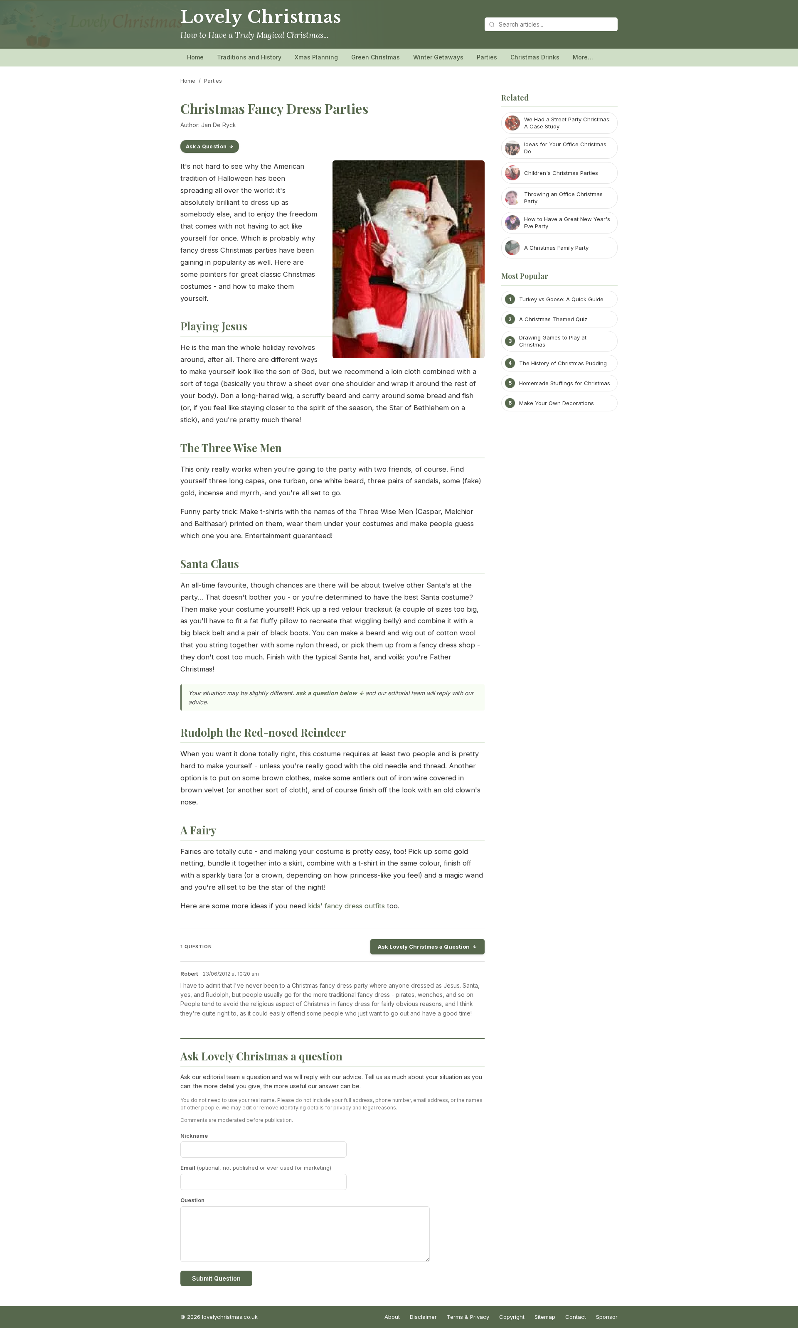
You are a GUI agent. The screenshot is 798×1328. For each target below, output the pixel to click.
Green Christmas (375, 57)
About (392, 1316)
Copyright (512, 1316)
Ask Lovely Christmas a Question (424, 946)
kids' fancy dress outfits (346, 906)
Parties (487, 57)
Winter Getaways (438, 57)
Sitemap (544, 1316)
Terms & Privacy (468, 1316)
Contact (575, 1316)
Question (192, 1200)
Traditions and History (249, 57)
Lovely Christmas (260, 17)
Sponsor (607, 1316)
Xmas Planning (316, 57)
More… (583, 57)
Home (195, 57)
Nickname (194, 1135)
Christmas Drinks (534, 57)
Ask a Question (206, 146)
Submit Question (216, 1278)
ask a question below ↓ (330, 692)
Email (255, 1167)
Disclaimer (423, 1316)
